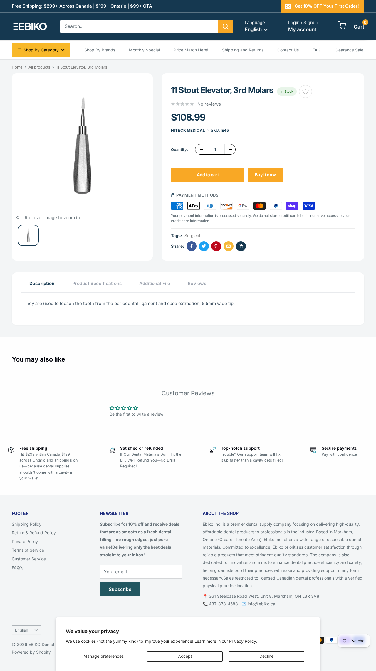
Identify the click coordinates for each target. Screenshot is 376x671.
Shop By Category (38, 49)
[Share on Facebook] (192, 246)
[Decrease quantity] (200, 149)
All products (39, 67)
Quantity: (179, 149)
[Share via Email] (229, 246)
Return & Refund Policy (34, 532)
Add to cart (208, 174)
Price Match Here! (191, 49)
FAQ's (17, 567)
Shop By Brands (99, 49)
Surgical (192, 235)
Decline (266, 656)
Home (17, 67)
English (21, 630)
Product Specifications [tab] (97, 283)
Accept (185, 656)
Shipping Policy (26, 524)
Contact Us (288, 49)
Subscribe (120, 589)
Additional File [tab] (154, 283)
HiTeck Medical (188, 130)
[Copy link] (241, 246)
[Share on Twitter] (204, 246)
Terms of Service (28, 549)
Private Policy (25, 541)
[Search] (225, 26)
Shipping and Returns (242, 49)
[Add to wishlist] (305, 91)
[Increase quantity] (230, 149)
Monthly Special (144, 49)
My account (302, 29)
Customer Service (29, 558)
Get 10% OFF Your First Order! (327, 6)
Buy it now (265, 174)
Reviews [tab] (197, 283)
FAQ (317, 49)
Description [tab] (42, 283)
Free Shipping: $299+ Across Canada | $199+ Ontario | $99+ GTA (82, 6)
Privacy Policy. (243, 641)
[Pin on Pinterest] (216, 246)
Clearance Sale (349, 49)
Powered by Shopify (31, 652)
